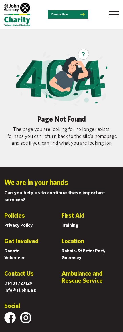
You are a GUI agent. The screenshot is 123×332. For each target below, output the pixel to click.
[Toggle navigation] (114, 14)
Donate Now (59, 14)
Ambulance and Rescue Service (82, 276)
